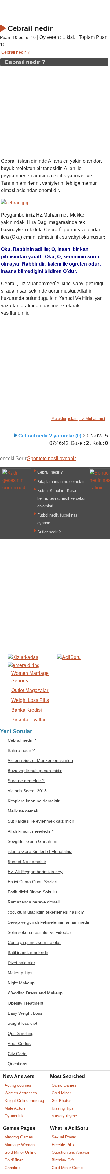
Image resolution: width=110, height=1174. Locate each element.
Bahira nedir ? (21, 750)
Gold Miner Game (67, 1167)
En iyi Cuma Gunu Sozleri (32, 882)
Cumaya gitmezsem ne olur (34, 942)
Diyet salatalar (21, 962)
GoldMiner (14, 1160)
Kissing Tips (63, 1108)
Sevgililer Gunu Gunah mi (32, 841)
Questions (17, 1064)
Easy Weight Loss (25, 1013)
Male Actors (15, 1108)
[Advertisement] (54, 110)
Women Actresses (21, 1093)
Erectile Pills (63, 1144)
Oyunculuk (14, 1116)
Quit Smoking (21, 1033)
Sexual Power (64, 1137)
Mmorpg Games (19, 1137)
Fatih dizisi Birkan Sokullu (32, 892)
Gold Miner (61, 1093)
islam (73, 418)
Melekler (58, 418)
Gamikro (12, 1167)
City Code (17, 1053)
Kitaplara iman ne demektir (61, 481)
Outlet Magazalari (30, 690)
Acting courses (18, 1085)
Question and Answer (70, 1152)
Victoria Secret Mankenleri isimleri (40, 760)
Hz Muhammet (92, 418)
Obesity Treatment (25, 1003)
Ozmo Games (64, 1085)
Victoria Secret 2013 (27, 791)
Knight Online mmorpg (24, 1100)
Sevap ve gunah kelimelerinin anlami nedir (49, 922)
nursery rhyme (64, 1116)
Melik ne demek (23, 811)
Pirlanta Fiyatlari (29, 719)
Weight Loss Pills (30, 700)
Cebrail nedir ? (15, 52)
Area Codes (19, 1043)
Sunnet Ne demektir (27, 861)
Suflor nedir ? (49, 532)
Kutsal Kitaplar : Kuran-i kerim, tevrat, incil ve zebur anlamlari (61, 498)
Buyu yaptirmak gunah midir (35, 770)
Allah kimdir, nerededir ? (31, 831)
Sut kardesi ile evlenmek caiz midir (41, 821)
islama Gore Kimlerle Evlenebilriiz (40, 851)
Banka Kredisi (26, 710)
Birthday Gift (63, 1160)
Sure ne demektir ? (26, 780)
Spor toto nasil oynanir (51, 458)
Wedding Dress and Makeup (35, 993)
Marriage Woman (20, 1144)
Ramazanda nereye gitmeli (34, 902)
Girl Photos (62, 1100)
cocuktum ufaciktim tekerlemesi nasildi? (46, 912)
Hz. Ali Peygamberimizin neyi (35, 871)
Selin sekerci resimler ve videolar (39, 932)
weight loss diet (22, 1023)
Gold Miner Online (20, 1152)
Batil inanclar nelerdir (28, 952)
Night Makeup (21, 983)
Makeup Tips (20, 973)
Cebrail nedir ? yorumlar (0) (49, 435)
